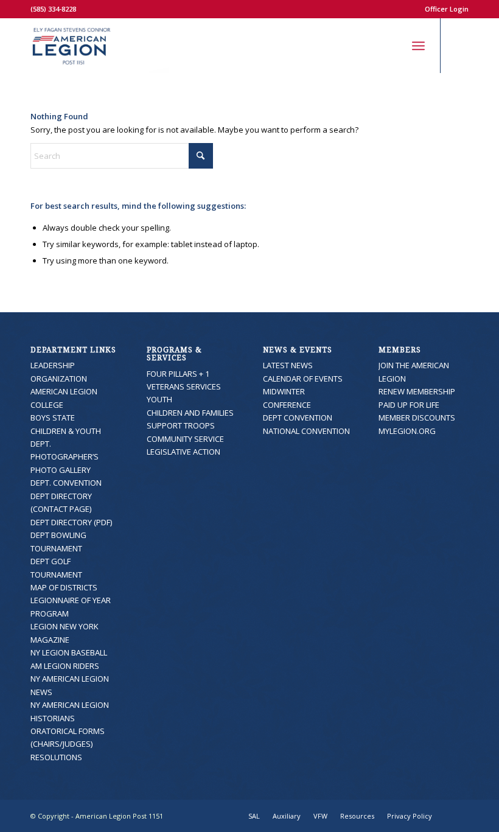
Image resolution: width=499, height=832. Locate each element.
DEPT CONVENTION (297, 417)
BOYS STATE (52, 417)
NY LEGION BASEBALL (68, 652)
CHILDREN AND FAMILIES (190, 412)
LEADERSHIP (52, 365)
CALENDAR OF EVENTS (303, 378)
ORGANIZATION (58, 378)
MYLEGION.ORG (407, 430)
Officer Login (447, 8)
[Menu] (418, 45)
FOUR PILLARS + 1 (178, 373)
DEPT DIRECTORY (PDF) (71, 522)
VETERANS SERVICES (184, 386)
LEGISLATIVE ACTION (183, 451)
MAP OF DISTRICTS (63, 587)
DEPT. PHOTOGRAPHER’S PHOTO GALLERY (64, 456)
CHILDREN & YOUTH (65, 430)
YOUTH (159, 399)
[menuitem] (444, 9)
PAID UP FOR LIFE (409, 404)
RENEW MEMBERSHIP (417, 391)
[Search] (391, 45)
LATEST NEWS (288, 365)
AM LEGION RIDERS (64, 665)
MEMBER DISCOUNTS (417, 417)
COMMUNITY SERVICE (185, 438)
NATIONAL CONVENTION (306, 430)
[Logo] (99, 45)
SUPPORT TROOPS (181, 425)
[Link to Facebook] (459, 46)
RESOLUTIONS (56, 757)
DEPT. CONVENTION (66, 482)
